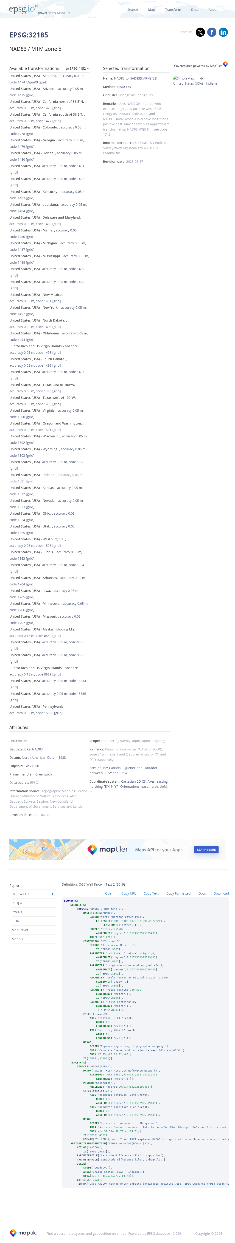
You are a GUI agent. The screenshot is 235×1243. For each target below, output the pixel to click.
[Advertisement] (117, 1212)
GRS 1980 (32, 766)
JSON (16, 921)
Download (221, 893)
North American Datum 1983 (44, 757)
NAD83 (37, 749)
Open (109, 893)
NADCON (124, 87)
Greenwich (43, 774)
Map (151, 9)
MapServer (20, 930)
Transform (173, 9)
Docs (195, 9)
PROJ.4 (17, 903)
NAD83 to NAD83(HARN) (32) (135, 78)
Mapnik (17, 939)
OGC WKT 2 (20, 894)
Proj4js (17, 912)
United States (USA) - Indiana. (195, 83)
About (213, 9)
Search (132, 9)
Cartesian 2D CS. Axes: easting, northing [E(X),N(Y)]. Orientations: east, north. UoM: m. (129, 786)
